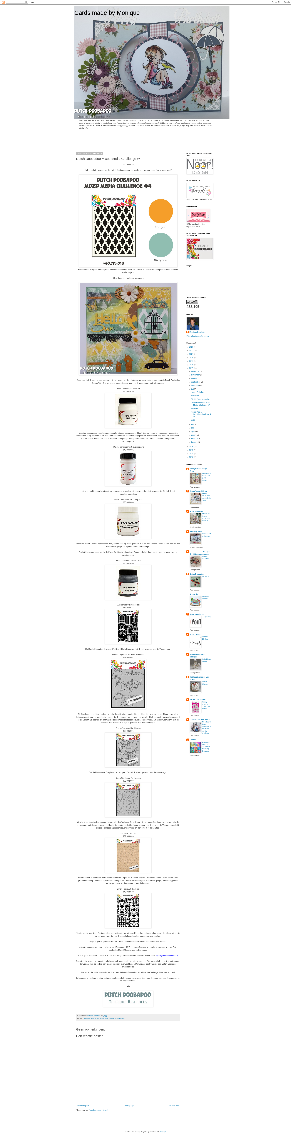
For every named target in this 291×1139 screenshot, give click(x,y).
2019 (191, 361)
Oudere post (174, 1106)
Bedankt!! (195, 396)
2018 (191, 365)
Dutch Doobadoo (97, 1018)
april (193, 431)
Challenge (86, 1018)
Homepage (129, 1106)
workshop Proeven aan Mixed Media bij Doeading (206, 746)
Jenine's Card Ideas (198, 491)
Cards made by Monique (107, 12)
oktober (194, 378)
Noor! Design (119, 1018)
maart (193, 435)
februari (194, 438)
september (196, 382)
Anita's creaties (196, 511)
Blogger (163, 1132)
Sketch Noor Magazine (200, 399)
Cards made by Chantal (200, 720)
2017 (191, 368)
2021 (191, 354)
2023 (191, 347)
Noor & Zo (194, 594)
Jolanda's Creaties (198, 700)
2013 (191, 457)
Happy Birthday (197, 392)
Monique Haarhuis (197, 332)
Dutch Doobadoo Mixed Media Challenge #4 (201, 404)
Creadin (193, 740)
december (195, 371)
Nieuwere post (83, 1106)
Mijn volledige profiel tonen (197, 336)
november (195, 375)
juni (193, 424)
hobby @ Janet (196, 531)
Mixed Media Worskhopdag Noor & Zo (201, 414)
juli (192, 389)
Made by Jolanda (197, 614)
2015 (191, 450)
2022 (191, 350)
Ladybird (205, 576)
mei (193, 428)
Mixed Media (109, 1018)
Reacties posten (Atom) (98, 1110)
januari (194, 442)
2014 (191, 454)
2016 (191, 446)
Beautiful (194, 408)
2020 (191, 358)
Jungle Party (206, 616)
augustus (195, 385)
